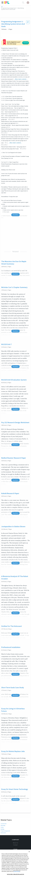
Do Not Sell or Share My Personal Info (15, 874)
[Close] (29, 851)
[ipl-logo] (6, 3)
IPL (2, 6)
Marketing (3, 825)
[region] (15, 863)
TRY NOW (25, 43)
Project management (5, 831)
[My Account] (28, 2)
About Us (15, 843)
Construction (3, 823)
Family (2, 827)
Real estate (3, 832)
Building (2, 829)
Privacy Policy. (17, 871)
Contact (15, 845)
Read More (15, 274)
